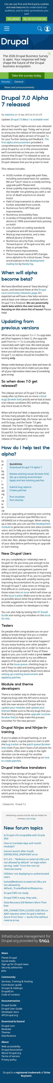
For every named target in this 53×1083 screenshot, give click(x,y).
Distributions (8, 1035)
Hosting (28, 981)
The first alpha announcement (25, 140)
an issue (24, 592)
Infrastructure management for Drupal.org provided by (25, 938)
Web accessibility (10, 1046)
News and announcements (19, 87)
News (4, 953)
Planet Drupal (9, 957)
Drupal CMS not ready (16, 893)
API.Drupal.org (9, 1015)
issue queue (20, 664)
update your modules (13, 707)
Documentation (10, 1000)
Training (16, 981)
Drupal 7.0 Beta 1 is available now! (30, 119)
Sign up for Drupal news (15, 964)
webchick (9, 114)
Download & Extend (13, 1021)
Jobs (3, 970)
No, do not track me (35, 18)
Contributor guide (11, 984)
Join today (31, 818)
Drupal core (8, 1025)
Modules (6, 1029)
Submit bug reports (21, 487)
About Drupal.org (11, 1053)
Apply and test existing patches (27, 480)
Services (6, 981)
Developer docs (10, 1012)
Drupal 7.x (20, 804)
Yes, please (13, 18)
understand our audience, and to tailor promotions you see (26, 10)
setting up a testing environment (19, 674)
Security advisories (11, 967)
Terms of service (10, 1056)
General (18, 81)
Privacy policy (8, 1059)
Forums (5, 81)
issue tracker (15, 595)
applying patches (10, 677)
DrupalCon (7, 991)
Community (8, 977)
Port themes (16, 500)
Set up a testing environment (26, 477)
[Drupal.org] (26, 42)
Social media (8, 961)
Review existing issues (29, 473)
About (5, 1042)
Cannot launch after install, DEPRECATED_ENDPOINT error (21, 853)
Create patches (18, 490)
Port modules (17, 496)
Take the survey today (26, 75)
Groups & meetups (12, 988)
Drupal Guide (8, 1005)
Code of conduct (10, 994)
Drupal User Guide (11, 1008)
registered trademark (28, 1072)
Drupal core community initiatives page (23, 291)
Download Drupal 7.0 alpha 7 (26, 467)
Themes (5, 1032)
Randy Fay (27, 263)
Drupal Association (12, 1049)
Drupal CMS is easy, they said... (21, 897)
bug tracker (12, 744)
